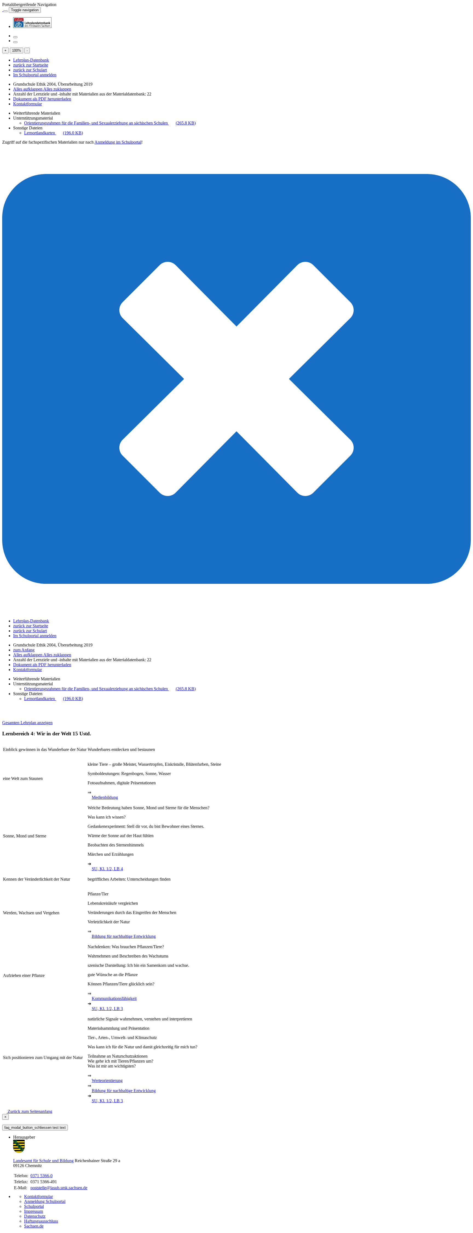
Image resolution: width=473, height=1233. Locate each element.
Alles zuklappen (57, 89)
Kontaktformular (27, 103)
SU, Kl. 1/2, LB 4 (107, 868)
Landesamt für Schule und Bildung (43, 1160)
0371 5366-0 (41, 1175)
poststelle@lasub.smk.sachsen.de (58, 1187)
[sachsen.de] (2, 9)
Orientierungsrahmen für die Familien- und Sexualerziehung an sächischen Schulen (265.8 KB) (110, 123)
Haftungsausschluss (41, 1221)
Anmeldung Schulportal (44, 1201)
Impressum (33, 1211)
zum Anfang (23, 650)
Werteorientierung (107, 1080)
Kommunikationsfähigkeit (114, 998)
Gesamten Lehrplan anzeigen (27, 722)
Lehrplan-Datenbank (31, 60)
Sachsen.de (34, 1226)
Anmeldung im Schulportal (117, 142)
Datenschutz (34, 1216)
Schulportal (34, 1206)
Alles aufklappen (28, 89)
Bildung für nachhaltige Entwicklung (124, 936)
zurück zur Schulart (30, 70)
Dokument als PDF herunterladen (42, 99)
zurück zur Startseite (30, 65)
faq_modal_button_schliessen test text (35, 1127)
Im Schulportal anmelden (34, 74)
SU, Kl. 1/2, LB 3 (107, 1008)
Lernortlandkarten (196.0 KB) (53, 132)
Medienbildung (105, 797)
